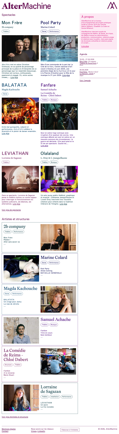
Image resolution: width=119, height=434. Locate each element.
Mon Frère (83, 61)
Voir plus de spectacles (11, 210)
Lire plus (85, 46)
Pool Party (83, 72)
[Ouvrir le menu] (112, 5)
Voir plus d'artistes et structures (15, 417)
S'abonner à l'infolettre (70, 430)
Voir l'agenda (85, 80)
